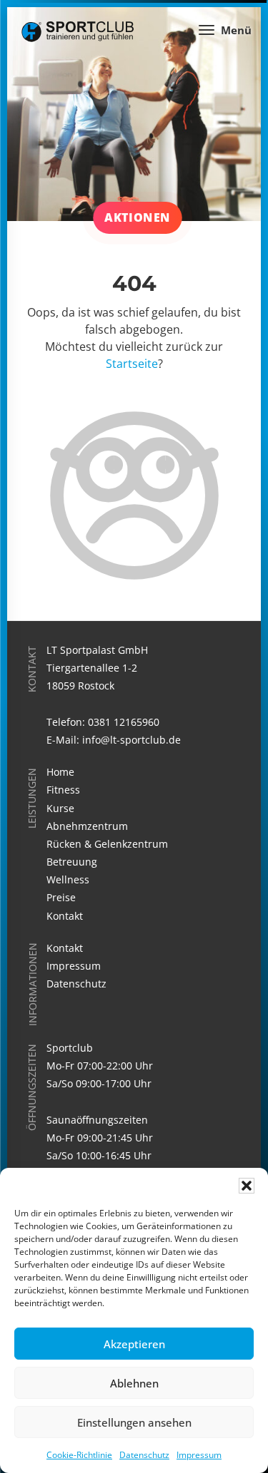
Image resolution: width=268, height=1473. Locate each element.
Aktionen (137, 217)
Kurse (60, 808)
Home (60, 772)
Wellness (67, 879)
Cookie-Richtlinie (79, 1455)
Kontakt (64, 916)
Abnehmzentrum (87, 826)
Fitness (63, 789)
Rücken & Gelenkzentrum (107, 844)
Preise (61, 897)
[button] (246, 1186)
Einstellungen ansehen (134, 1422)
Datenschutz (144, 1455)
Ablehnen (134, 1383)
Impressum (199, 1455)
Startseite (132, 363)
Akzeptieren (134, 1344)
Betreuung (71, 861)
